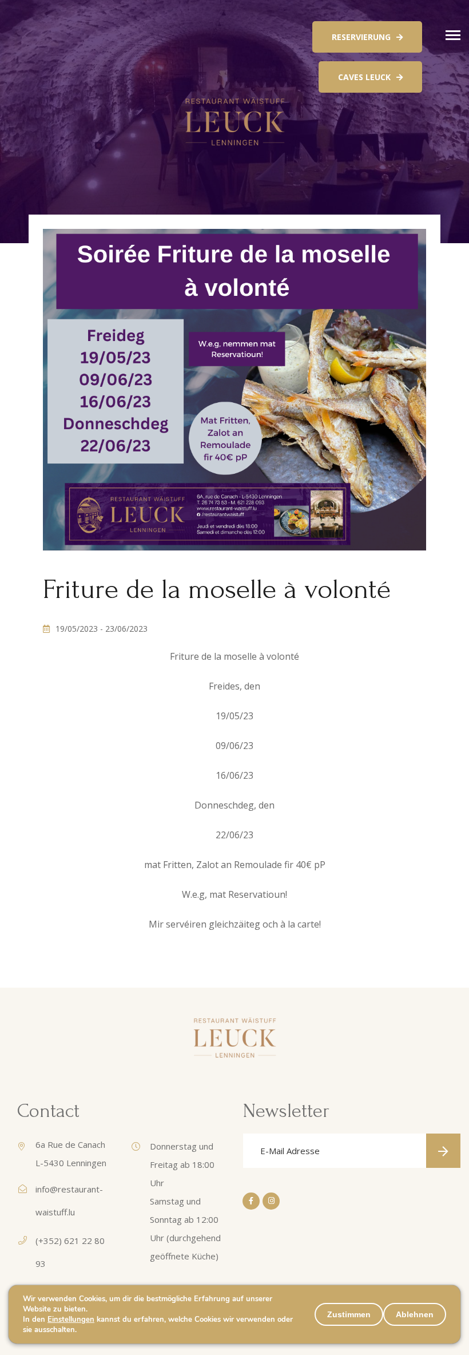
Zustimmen (349, 1314)
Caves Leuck (364, 77)
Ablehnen (415, 1314)
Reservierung (361, 36)
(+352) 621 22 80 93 (70, 1252)
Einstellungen (70, 1319)
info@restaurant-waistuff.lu (69, 1200)
